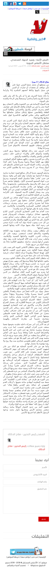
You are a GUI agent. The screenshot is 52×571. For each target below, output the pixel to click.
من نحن (37, 9)
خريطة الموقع (15, 9)
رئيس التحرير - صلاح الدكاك (40, 66)
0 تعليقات (45, 70)
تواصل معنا (27, 9)
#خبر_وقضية (36, 39)
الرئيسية (45, 9)
